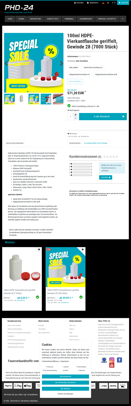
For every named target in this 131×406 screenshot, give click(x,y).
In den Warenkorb (102, 116)
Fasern (21, 19)
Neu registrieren (44, 333)
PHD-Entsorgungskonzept (17, 340)
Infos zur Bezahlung (15, 329)
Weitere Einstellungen (65, 394)
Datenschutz (73, 336)
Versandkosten (84, 136)
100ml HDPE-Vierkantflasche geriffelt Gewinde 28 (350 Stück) (63, 292)
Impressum (65, 361)
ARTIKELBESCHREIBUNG (15, 143)
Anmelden (42, 329)
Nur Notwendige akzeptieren (65, 382)
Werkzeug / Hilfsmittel (107, 19)
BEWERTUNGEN (74, 143)
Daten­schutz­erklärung (51, 361)
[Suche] (108, 3)
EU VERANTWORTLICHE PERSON (95, 143)
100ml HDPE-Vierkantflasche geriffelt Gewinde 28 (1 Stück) (19, 292)
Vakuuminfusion (86, 19)
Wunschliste (73, 134)
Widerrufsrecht (74, 340)
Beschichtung (35, 19)
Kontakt (41, 325)
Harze (10, 19)
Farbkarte (11, 336)
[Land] (103, 3)
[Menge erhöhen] (75, 115)
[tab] (14, 143)
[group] (65, 267)
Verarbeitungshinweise (16, 343)
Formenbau (69, 19)
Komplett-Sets (52, 19)
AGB (70, 333)
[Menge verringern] (75, 118)
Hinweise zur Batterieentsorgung (19, 333)
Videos (71, 329)
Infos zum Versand (14, 325)
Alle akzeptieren (65, 376)
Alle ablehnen (65, 389)
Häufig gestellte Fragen (16, 347)
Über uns (72, 325)
